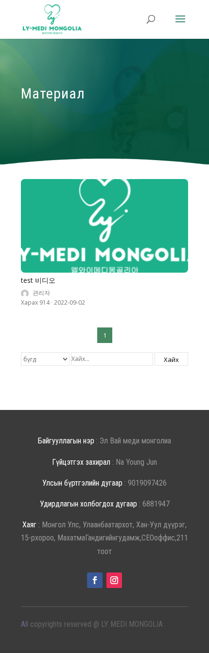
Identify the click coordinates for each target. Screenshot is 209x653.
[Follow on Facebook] (95, 580)
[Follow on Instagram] (114, 580)
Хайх (171, 359)
